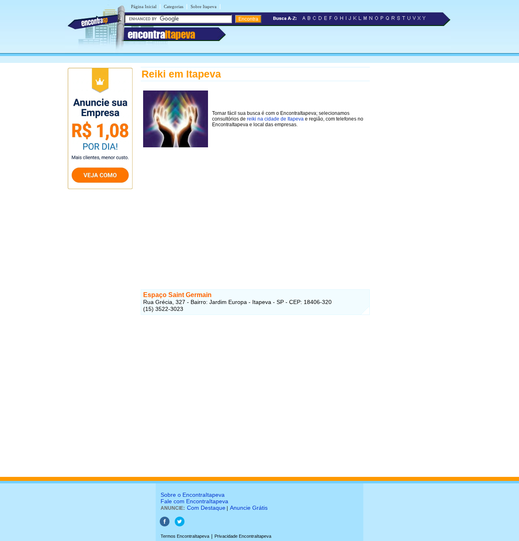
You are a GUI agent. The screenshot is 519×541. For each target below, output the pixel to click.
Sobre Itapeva (204, 6)
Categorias (173, 6)
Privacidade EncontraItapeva (242, 536)
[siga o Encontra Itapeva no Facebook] (164, 525)
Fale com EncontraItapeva (194, 501)
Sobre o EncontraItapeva (193, 494)
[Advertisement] (255, 206)
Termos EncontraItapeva (185, 536)
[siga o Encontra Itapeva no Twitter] (179, 525)
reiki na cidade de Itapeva (275, 119)
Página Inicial (144, 6)
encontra (161, 34)
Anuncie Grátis (249, 507)
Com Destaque (206, 507)
